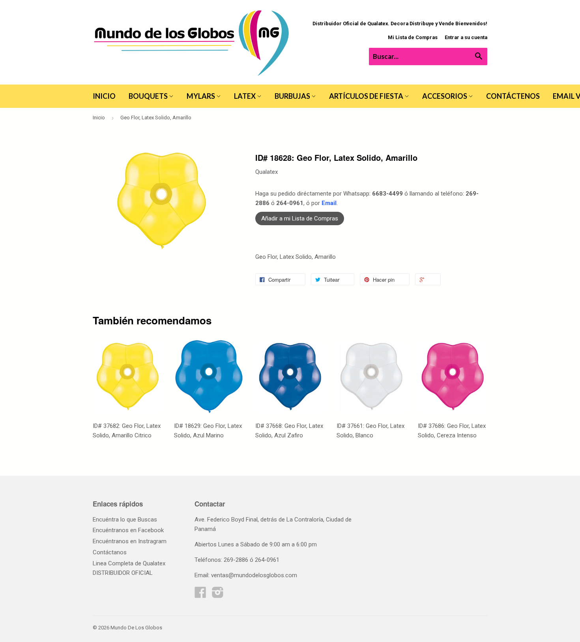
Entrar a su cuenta (466, 37)
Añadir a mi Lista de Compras (299, 218)
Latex (245, 96)
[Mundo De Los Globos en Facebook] (200, 595)
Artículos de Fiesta (366, 96)
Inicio (104, 96)
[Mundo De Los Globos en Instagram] (218, 595)
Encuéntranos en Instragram (130, 541)
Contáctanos (110, 552)
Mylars (201, 96)
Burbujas (293, 96)
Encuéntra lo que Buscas (125, 519)
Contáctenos (513, 96)
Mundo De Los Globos (136, 628)
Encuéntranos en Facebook (128, 530)
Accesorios (445, 96)
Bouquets (149, 96)
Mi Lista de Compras (413, 37)
